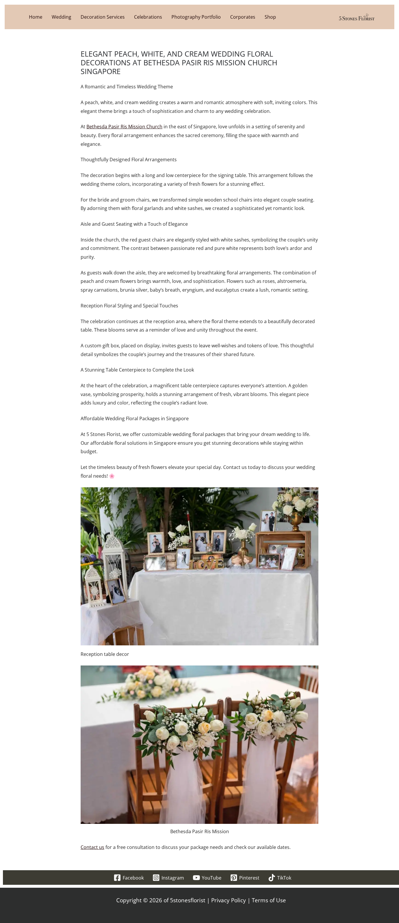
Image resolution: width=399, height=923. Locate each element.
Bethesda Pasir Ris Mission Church (124, 126)
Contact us (92, 847)
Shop (270, 17)
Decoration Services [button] (103, 17)
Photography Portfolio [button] (196, 17)
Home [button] (35, 17)
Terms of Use (269, 900)
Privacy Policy (228, 900)
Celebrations (148, 17)
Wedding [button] (61, 17)
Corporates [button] (242, 17)
